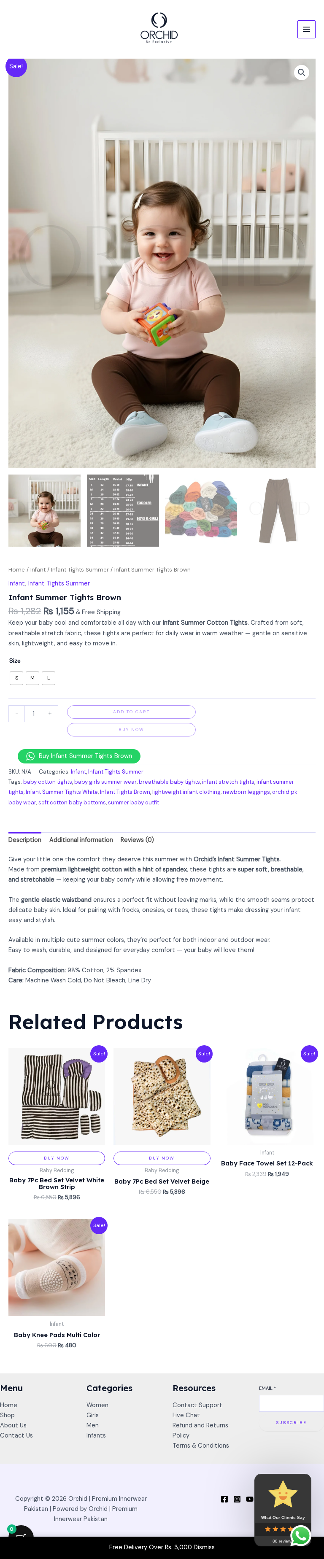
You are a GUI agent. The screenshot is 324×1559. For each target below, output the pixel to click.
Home (16, 569)
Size (15, 660)
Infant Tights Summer (80, 569)
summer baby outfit (133, 802)
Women (97, 1405)
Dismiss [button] (204, 1547)
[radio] (16, 678)
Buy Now (131, 729)
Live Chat (186, 1415)
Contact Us (16, 1436)
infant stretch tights (228, 781)
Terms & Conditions (201, 1446)
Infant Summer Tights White (62, 792)
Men (92, 1425)
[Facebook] (224, 1499)
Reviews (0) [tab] (137, 840)
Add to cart (131, 712)
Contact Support (197, 1405)
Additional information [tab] (81, 840)
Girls (92, 1415)
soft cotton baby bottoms (72, 802)
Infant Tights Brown (125, 792)
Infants (96, 1436)
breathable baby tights (169, 781)
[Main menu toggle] (306, 29)
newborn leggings (246, 792)
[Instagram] (237, 1499)
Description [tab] (24, 840)
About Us (13, 1425)
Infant (38, 569)
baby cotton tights (47, 781)
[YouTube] (250, 1499)
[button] (301, 72)
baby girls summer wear (105, 781)
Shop (7, 1415)
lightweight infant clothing (186, 792)
